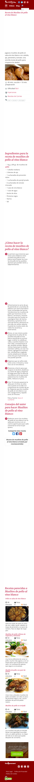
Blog (18, 6)
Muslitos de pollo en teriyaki (15, 706)
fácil (16, 88)
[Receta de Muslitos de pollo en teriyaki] (17, 728)
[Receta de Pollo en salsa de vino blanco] (17, 621)
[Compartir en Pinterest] (20, 434)
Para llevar (14, 100)
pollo (7, 167)
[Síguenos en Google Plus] (25, 766)
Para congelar (21, 100)
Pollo (9, 100)
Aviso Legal (9, 771)
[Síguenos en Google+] (25, 2)
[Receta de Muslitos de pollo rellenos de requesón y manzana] (17, 656)
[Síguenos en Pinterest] (28, 2)
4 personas (12, 92)
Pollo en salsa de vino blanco (15, 599)
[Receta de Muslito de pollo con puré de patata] (17, 692)
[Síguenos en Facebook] (19, 2)
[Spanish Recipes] (22, 6)
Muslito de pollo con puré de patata (15, 670)
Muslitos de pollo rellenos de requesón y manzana (15, 635)
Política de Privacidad (20, 771)
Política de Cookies (11, 774)
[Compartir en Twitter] (13, 434)
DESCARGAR (18, 754)
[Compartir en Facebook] (17, 434)
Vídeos (11, 6)
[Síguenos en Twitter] (22, 2)
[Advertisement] (17, 33)
